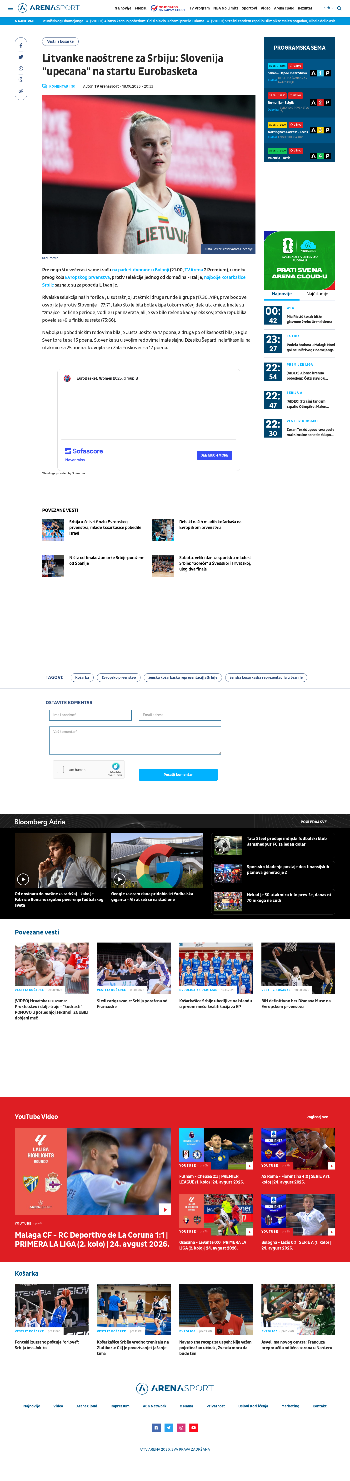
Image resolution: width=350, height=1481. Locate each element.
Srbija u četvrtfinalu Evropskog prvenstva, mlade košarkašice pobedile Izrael (105, 527)
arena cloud (86, 1406)
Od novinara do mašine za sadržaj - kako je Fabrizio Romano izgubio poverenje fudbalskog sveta (59, 899)
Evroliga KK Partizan (198, 990)
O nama (186, 1406)
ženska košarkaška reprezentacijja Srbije (182, 677)
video (58, 1406)
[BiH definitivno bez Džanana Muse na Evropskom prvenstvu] (298, 968)
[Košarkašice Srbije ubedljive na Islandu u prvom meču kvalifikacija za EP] (216, 968)
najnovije (31, 1406)
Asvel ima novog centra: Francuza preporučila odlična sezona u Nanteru (296, 1345)
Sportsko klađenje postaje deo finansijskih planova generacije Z (288, 869)
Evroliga (187, 1331)
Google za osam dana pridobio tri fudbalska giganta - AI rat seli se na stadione (152, 896)
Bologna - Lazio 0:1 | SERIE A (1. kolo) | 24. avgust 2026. (296, 1245)
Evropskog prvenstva (87, 277)
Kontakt (320, 1406)
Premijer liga (300, 365)
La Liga (293, 336)
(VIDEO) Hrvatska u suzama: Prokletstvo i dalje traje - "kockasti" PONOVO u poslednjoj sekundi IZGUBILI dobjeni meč (51, 1009)
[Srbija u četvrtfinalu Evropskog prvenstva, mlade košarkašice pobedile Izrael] (53, 530)
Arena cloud (284, 8)
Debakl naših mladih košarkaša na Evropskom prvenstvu (210, 524)
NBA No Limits (225, 8)
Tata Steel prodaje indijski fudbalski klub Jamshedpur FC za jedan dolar (287, 841)
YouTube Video (36, 1117)
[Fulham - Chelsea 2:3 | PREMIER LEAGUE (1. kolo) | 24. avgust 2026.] (216, 1149)
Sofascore (78, 473)
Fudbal (140, 8)
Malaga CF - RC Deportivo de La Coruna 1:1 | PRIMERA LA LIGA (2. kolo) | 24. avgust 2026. (92, 1240)
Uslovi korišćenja (253, 1406)
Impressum (120, 1406)
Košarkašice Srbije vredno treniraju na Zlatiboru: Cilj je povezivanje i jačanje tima (133, 1348)
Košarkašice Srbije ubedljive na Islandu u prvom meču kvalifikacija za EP (215, 1003)
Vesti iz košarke (60, 41)
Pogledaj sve (314, 822)
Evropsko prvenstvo (118, 677)
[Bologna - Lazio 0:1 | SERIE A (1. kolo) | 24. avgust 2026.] (298, 1215)
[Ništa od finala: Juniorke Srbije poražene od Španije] (53, 566)
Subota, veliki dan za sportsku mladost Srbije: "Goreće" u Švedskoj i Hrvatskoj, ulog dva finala (215, 563)
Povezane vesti (60, 510)
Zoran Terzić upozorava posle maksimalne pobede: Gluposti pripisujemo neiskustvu (311, 432)
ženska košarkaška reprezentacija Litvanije (266, 677)
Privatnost (215, 1406)
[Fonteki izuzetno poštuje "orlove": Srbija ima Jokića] (52, 1309)
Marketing (290, 1406)
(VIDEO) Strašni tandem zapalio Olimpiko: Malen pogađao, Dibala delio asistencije (255, 21)
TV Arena (194, 270)
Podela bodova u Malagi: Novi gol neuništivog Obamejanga (311, 348)
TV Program (199, 8)
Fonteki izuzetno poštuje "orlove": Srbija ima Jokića (47, 1345)
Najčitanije (317, 294)
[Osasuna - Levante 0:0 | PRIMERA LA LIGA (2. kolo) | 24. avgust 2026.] (216, 1215)
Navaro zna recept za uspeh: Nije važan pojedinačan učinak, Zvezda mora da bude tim (215, 1348)
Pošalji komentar (178, 774)
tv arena (151, 1449)
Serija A (294, 393)
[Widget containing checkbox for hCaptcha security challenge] (89, 769)
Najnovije (123, 8)
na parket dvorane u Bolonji (140, 270)
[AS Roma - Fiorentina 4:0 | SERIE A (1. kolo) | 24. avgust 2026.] (298, 1149)
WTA (290, 308)
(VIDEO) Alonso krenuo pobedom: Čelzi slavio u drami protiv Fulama (123, 21)
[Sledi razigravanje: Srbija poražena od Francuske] (134, 968)
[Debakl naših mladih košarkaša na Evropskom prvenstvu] (163, 530)
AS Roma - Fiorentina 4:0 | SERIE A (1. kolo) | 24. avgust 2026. (295, 1179)
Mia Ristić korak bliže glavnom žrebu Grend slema (309, 319)
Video (265, 8)
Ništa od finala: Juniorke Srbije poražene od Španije (106, 560)
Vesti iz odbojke (303, 421)
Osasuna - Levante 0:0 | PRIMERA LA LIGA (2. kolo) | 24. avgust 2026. (212, 1245)
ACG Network (154, 1406)
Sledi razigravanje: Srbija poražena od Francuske (132, 1003)
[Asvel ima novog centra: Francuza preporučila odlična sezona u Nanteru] (298, 1309)
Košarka (82, 677)
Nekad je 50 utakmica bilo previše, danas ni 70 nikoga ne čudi (289, 897)
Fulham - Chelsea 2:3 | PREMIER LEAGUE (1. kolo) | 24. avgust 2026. (211, 1179)
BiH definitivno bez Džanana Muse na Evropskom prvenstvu (296, 1003)
